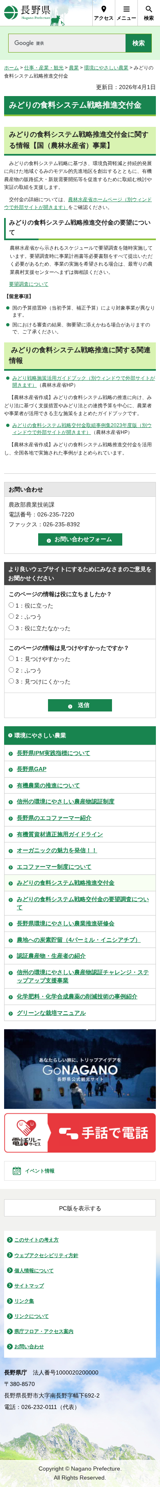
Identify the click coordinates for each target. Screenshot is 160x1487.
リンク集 (24, 1301)
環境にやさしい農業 (106, 68)
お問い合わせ (29, 1346)
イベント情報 (40, 1171)
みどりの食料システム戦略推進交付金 (65, 882)
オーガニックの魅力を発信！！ (57, 850)
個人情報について (34, 1271)
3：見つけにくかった (43, 681)
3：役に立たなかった (43, 628)
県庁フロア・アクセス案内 (43, 1331)
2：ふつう (29, 616)
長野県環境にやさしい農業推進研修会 (65, 923)
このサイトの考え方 (36, 1240)
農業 (74, 68)
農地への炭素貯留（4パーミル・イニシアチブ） (79, 939)
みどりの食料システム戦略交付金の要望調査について (83, 903)
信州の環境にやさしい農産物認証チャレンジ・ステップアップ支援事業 (83, 976)
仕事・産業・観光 (44, 68)
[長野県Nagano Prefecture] (27, 13)
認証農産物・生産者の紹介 (51, 955)
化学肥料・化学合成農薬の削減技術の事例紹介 (77, 996)
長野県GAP (31, 769)
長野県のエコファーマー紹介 (54, 818)
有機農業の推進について (48, 785)
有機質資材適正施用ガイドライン (60, 834)
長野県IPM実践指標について (53, 753)
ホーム (11, 68)
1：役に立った (34, 605)
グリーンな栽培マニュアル (51, 1013)
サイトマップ (29, 1286)
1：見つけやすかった (43, 659)
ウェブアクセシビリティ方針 (46, 1255)
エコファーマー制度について (54, 866)
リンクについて (31, 1316)
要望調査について (28, 284)
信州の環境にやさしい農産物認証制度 (65, 801)
